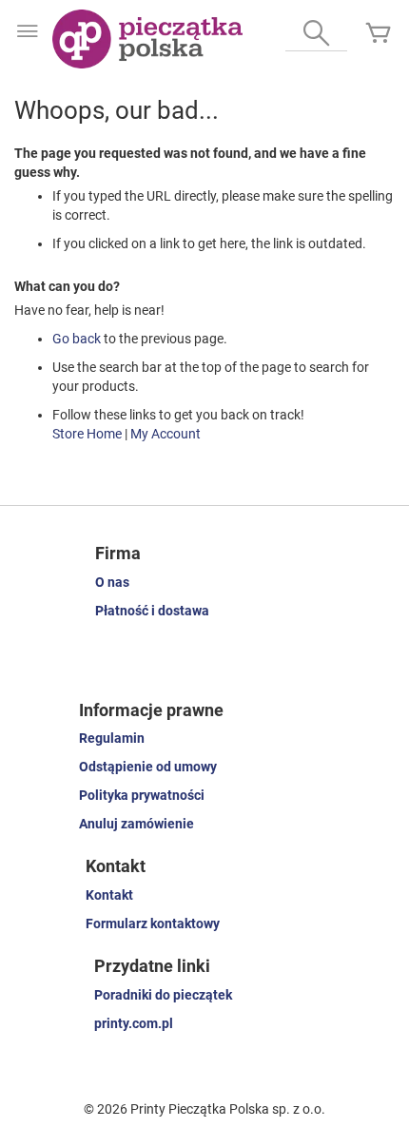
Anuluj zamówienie (136, 823)
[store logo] (147, 39)
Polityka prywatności (141, 795)
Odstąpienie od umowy (148, 766)
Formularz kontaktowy (153, 923)
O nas (112, 582)
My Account (165, 433)
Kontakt (109, 895)
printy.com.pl (133, 1023)
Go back (76, 338)
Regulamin (112, 738)
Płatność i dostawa (152, 610)
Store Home (87, 433)
